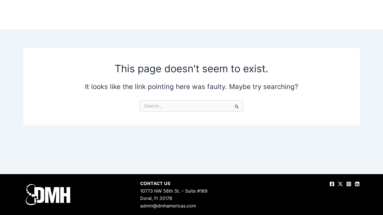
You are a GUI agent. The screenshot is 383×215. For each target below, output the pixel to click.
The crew (289, 15)
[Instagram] (348, 183)
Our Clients (315, 15)
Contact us (360, 15)
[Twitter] (340, 183)
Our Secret (239, 15)
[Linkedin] (357, 183)
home (217, 15)
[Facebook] (331, 183)
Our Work (265, 15)
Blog (338, 15)
